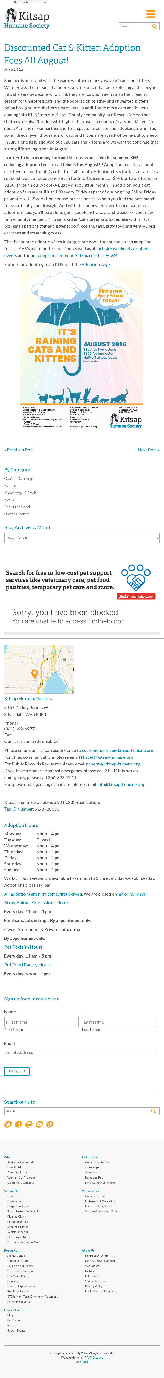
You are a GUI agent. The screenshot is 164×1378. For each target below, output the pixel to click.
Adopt (8, 1157)
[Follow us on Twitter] (8, 1125)
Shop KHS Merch (17, 1226)
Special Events (16, 1330)
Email (9, 1043)
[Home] (27, 23)
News (9, 499)
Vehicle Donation (18, 1232)
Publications (15, 1320)
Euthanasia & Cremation (100, 1201)
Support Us (12, 1191)
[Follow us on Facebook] (18, 1125)
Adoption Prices (17, 1172)
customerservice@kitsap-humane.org (117, 750)
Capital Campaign (19, 478)
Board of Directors (96, 1255)
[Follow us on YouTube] (39, 1125)
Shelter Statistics (95, 1281)
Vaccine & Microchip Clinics (102, 1211)
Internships (92, 1167)
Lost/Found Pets (17, 1276)
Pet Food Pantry (17, 1291)
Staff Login (82, 1361)
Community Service (97, 1162)
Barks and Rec (94, 1177)
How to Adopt (16, 1167)
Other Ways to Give (19, 1237)
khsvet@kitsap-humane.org (107, 756)
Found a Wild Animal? (20, 1266)
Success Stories (17, 513)
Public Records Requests (100, 1291)
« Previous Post (19, 449)
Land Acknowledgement (100, 1182)
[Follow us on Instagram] (29, 1125)
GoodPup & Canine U (20, 1182)
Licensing (13, 1281)
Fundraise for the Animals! (23, 1211)
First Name (13, 1029)
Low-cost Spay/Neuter (99, 1206)
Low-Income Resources (21, 1271)
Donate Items (16, 1201)
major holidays (132, 893)
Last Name (91, 1029)
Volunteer (91, 1172)
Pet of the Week (17, 506)
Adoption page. (96, 264)
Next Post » (149, 449)
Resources (11, 1250)
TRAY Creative (94, 1357)
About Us (88, 1250)
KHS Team (91, 1276)
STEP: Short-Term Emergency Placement (32, 1296)
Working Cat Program (21, 1177)
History (89, 1271)
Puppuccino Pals (17, 1221)
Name (10, 1011)
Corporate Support (19, 1206)
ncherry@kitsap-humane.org (113, 763)
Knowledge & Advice (21, 492)
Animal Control (16, 1255)
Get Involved (90, 1157)
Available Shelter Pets (20, 1162)
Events (10, 485)
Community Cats (95, 1196)
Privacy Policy (93, 1286)
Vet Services (90, 1191)
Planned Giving (16, 1216)
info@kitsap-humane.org (120, 784)
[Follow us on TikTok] (50, 1125)
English (23, 2)
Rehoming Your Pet (19, 1301)
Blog (10, 1315)
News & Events (14, 1310)
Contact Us (92, 1266)
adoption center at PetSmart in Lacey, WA (78, 255)
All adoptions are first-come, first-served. (43, 893)
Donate (12, 1196)
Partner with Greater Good (24, 1242)
